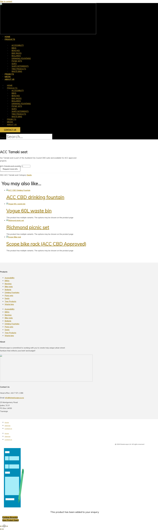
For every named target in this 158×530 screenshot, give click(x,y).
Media (10, 122)
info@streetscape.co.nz (14, 398)
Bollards (16, 55)
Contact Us (8, 428)
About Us (9, 79)
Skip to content (6, 1)
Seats (14, 63)
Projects (11, 119)
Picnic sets (17, 61)
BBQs (14, 48)
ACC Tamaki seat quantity (10, 166)
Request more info (10, 169)
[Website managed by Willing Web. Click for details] (4, 526)
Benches (16, 50)
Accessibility (18, 45)
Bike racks (17, 53)
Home (9, 85)
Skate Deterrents (20, 66)
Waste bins (17, 71)
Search (3, 137)
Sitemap (7, 425)
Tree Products (19, 69)
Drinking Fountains (21, 58)
